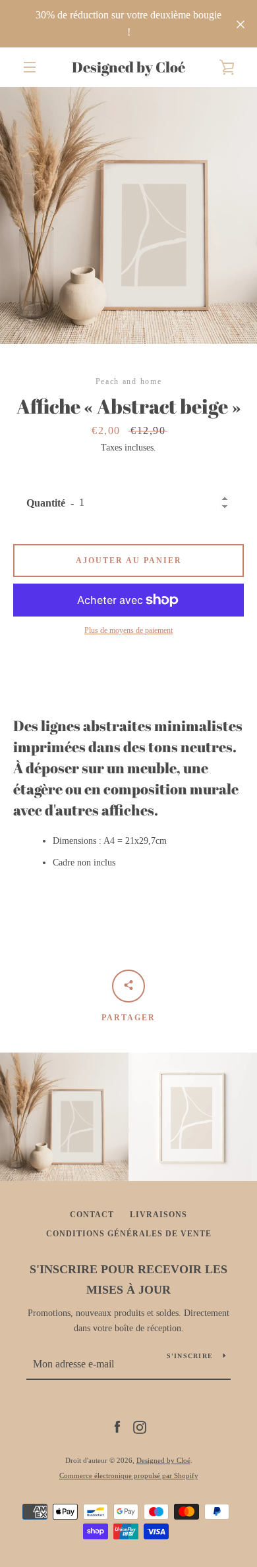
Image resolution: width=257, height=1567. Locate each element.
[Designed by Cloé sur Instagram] (139, 1426)
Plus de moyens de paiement (128, 630)
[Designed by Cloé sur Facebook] (117, 1426)
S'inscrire (190, 1356)
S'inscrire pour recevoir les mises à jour (128, 1279)
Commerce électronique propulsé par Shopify (128, 1475)
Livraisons (158, 1214)
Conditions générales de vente (129, 1233)
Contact (92, 1214)
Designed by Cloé (128, 67)
